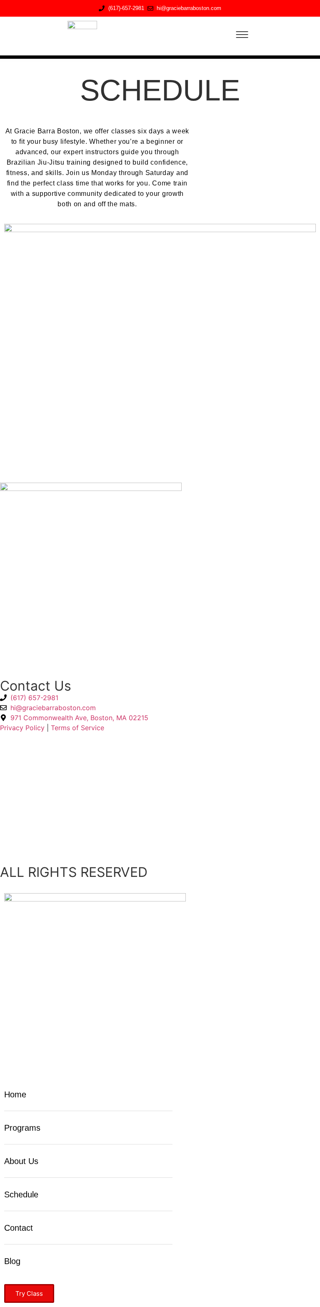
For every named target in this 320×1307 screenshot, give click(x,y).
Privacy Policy (22, 728)
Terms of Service (77, 728)
